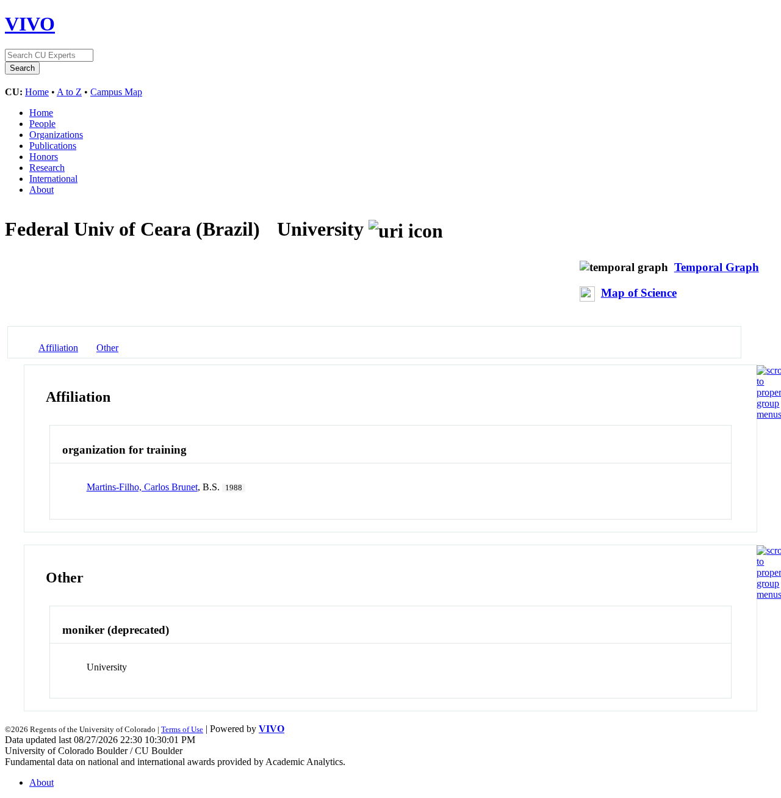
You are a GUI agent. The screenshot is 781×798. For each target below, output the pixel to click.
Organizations (56, 134)
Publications (52, 145)
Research (47, 167)
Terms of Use (182, 729)
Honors (43, 156)
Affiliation (58, 348)
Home (37, 92)
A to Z (69, 92)
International (53, 178)
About (41, 189)
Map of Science (639, 292)
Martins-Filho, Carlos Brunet (142, 487)
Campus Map (116, 92)
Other (107, 348)
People (42, 123)
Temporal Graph (716, 267)
